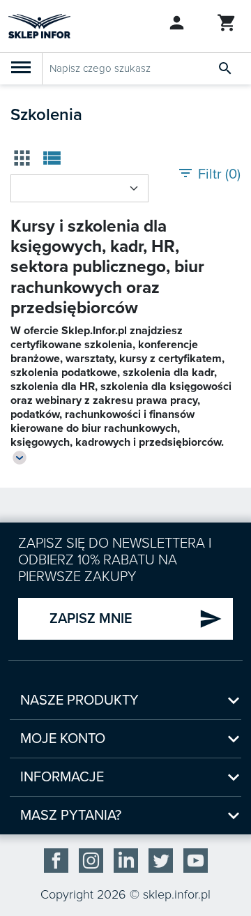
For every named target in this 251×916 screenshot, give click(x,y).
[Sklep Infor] (39, 25)
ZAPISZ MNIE (136, 619)
